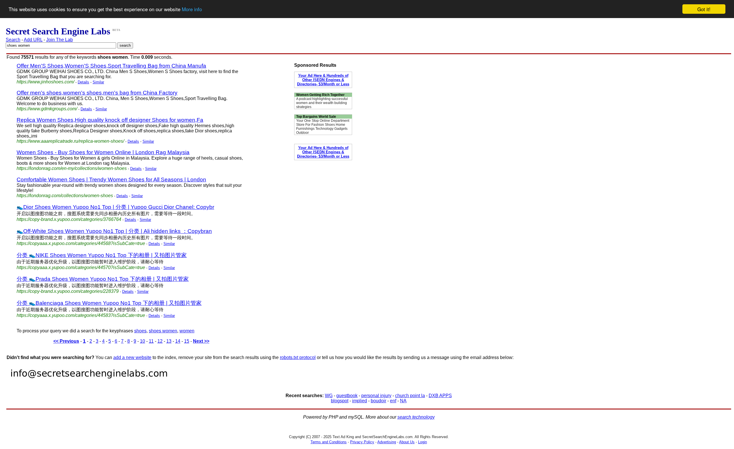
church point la (410, 395)
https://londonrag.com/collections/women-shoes (65, 195)
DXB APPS (440, 395)
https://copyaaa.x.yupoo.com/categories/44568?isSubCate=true (81, 243)
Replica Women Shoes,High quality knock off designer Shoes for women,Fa (110, 120)
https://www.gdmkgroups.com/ (47, 108)
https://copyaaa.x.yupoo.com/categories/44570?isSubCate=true (81, 267)
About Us (407, 442)
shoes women (163, 330)
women (186, 330)
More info (192, 9)
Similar (98, 82)
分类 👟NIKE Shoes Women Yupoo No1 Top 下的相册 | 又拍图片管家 (102, 255)
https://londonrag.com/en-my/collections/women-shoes (72, 168)
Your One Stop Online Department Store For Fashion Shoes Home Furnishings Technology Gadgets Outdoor (322, 127)
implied (359, 400)
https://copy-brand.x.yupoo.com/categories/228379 (68, 291)
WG (329, 395)
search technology (416, 417)
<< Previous (66, 341)
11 (151, 341)
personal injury (376, 395)
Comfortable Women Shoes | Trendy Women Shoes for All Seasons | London (111, 180)
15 (186, 341)
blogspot (339, 400)
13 (168, 341)
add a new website (132, 357)
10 (142, 341)
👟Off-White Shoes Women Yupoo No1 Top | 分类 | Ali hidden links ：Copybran (114, 231)
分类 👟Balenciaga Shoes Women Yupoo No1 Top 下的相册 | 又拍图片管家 (109, 303)
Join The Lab (59, 39)
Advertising (386, 442)
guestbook (347, 395)
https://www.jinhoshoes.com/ (45, 81)
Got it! (703, 9)
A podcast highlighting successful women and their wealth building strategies (322, 103)
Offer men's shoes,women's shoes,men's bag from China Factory (97, 93)
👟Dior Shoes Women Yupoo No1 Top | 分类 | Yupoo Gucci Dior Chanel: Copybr (115, 207)
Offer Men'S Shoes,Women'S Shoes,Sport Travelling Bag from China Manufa (111, 66)
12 (160, 341)
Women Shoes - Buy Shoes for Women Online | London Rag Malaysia (103, 152)
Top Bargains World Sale (316, 117)
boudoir (378, 400)
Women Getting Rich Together (320, 95)
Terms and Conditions (329, 442)
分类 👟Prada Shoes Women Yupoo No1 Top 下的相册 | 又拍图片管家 (103, 279)
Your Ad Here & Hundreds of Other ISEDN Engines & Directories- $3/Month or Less (323, 79)
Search (13, 39)
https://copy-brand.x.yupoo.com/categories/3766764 (69, 219)
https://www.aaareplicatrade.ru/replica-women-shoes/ (70, 141)
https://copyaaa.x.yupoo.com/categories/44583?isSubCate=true (81, 315)
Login (422, 442)
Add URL (33, 39)
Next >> (201, 341)
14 (177, 341)
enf (393, 400)
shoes (140, 330)
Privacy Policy (362, 442)
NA (403, 400)
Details (83, 82)
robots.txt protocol (298, 357)
